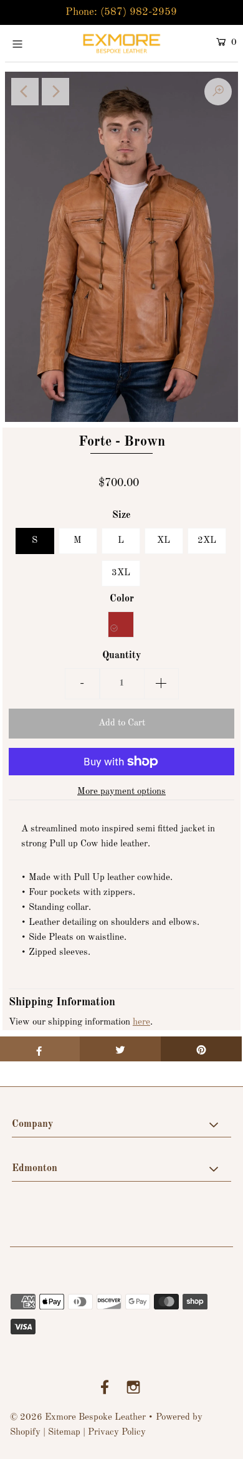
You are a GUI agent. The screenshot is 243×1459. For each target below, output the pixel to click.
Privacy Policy (117, 1432)
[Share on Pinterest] (201, 1048)
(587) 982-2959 (138, 12)
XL (163, 540)
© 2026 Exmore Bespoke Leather (78, 1417)
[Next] (55, 91)
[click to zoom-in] (218, 91)
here (141, 1022)
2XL (207, 540)
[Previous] (25, 91)
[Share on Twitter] (120, 1048)
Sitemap (64, 1432)
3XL (121, 573)
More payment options (121, 791)
